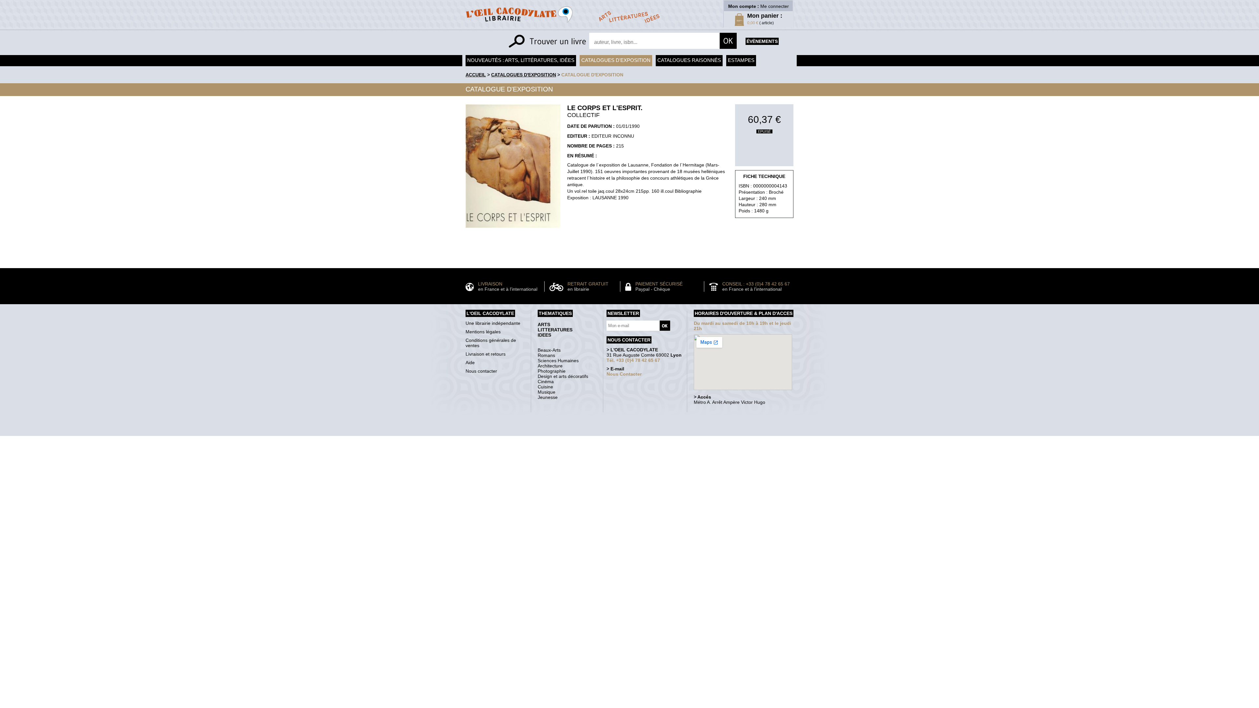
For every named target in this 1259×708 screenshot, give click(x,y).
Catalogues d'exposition (615, 60)
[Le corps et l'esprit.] (513, 229)
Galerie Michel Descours (628, 432)
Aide (470, 362)
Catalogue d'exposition (592, 74)
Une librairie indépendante (493, 323)
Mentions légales (483, 331)
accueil (476, 74)
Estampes (741, 60)
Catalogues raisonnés (689, 60)
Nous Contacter (624, 374)
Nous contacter (481, 371)
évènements (762, 41)
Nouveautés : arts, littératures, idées (520, 60)
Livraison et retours (486, 354)
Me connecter (774, 6)
